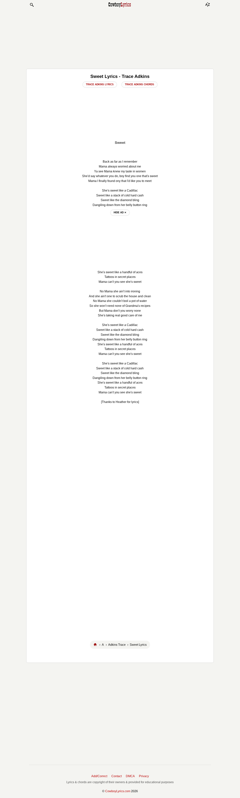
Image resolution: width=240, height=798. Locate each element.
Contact (116, 776)
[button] (31, 5)
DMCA (130, 776)
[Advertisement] (120, 38)
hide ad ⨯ (120, 212)
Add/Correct (99, 776)
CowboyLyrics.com (117, 791)
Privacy (144, 776)
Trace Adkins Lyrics (100, 84)
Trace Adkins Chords (139, 84)
